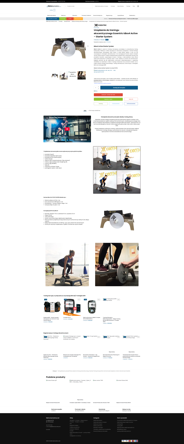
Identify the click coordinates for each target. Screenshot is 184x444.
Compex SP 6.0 (67, 317)
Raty (134, 6)
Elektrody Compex (97, 424)
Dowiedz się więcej (112, 361)
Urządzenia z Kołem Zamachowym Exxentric (120, 371)
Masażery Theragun (98, 427)
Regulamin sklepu (74, 425)
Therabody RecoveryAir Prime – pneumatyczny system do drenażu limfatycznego (131, 356)
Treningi (128, 6)
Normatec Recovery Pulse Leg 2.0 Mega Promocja (111, 355)
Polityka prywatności (74, 427)
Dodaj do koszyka (119, 88)
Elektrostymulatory (97, 420)
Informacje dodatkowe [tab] (94, 110)
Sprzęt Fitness (67, 21)
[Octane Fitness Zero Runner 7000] (103, 390)
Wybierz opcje (131, 362)
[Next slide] (87, 46)
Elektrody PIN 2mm (97, 425)
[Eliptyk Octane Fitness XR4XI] (127, 390)
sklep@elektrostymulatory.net (131, 1)
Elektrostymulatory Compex (101, 6)
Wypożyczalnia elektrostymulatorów (125, 427)
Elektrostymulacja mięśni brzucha (125, 422)
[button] (53, 10)
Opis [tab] (85, 110)
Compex (113, 6)
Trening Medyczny (62, 371)
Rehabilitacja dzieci (121, 429)
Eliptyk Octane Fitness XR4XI (123, 402)
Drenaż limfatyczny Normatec (100, 431)
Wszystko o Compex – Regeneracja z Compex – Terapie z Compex (79, 421)
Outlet (70, 18)
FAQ (71, 423)
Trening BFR (120, 425)
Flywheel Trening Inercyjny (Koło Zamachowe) (99, 371)
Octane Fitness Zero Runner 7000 (101, 402)
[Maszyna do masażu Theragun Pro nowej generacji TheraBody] (72, 344)
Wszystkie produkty (52, 18)
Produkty (60, 21)
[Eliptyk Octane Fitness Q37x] (56, 390)
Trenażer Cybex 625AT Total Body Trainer (80, 402)
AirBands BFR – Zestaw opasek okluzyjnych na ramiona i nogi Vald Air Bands (51, 319)
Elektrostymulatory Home (51, 21)
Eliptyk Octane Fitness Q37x (53, 402)
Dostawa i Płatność (74, 429)
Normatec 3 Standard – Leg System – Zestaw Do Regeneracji (91, 355)
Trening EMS (120, 424)
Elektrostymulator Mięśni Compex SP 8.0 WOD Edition (91, 318)
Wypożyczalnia (78, 18)
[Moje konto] (138, 6)
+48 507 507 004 (61, 1)
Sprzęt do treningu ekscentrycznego (80, 21)
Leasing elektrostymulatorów (124, 431)
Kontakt (48, 429)
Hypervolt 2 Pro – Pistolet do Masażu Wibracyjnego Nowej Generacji (50, 356)
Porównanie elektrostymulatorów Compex (127, 420)
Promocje (62, 18)
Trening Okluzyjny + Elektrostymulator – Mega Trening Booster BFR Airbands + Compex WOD (111, 319)
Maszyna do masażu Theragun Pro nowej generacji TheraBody (72, 355)
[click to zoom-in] (68, 46)
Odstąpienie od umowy (75, 435)
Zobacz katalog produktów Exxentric (102, 83)
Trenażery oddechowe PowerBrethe (102, 429)
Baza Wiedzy (121, 6)
